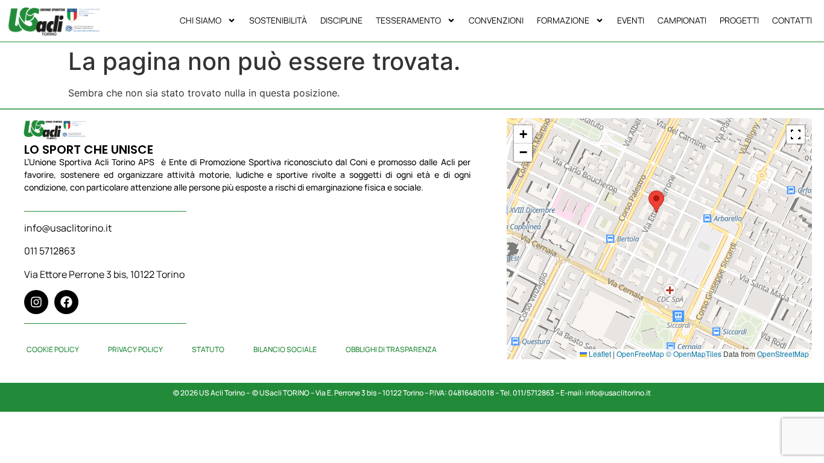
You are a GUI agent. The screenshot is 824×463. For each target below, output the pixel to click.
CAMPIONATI (682, 20)
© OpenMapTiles (693, 353)
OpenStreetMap (783, 353)
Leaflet (599, 353)
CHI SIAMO (200, 20)
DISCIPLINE (341, 20)
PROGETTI (739, 20)
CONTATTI (792, 20)
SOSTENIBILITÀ (278, 20)
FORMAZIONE (563, 20)
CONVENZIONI (496, 20)
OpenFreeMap (640, 353)
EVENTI (630, 20)
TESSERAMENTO (408, 20)
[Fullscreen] (796, 134)
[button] (656, 202)
